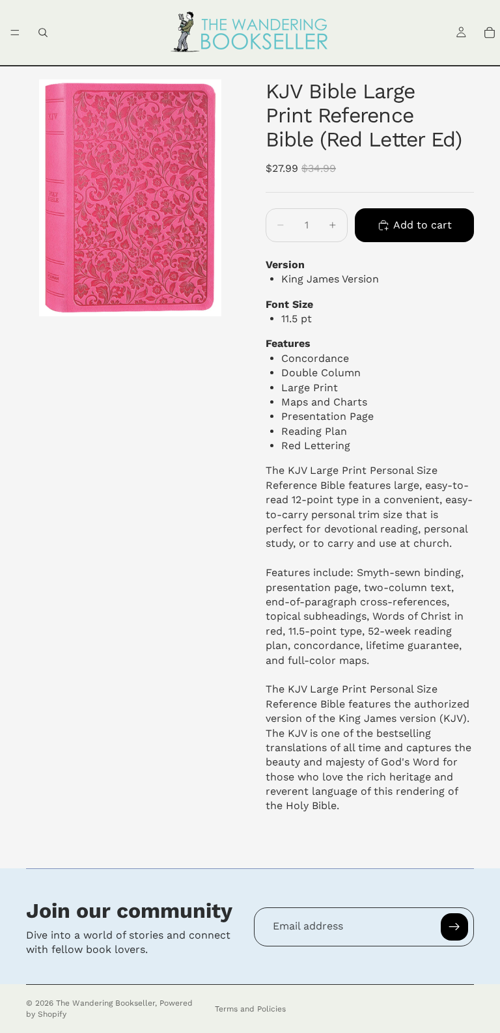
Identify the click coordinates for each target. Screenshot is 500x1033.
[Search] (43, 32)
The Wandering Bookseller (105, 1003)
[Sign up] (454, 927)
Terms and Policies (250, 1008)
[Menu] (15, 33)
